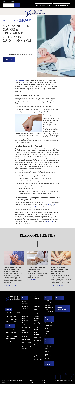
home (4, 20)
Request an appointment (61, 308)
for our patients (10, 21)
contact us (49, 221)
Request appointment (61, 5)
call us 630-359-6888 (43, 5)
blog (15, 20)
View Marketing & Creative (67, 380)
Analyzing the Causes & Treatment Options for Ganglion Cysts (25, 20)
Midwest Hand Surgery (30, 206)
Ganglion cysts (20, 81)
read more (9, 59)
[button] (47, 11)
